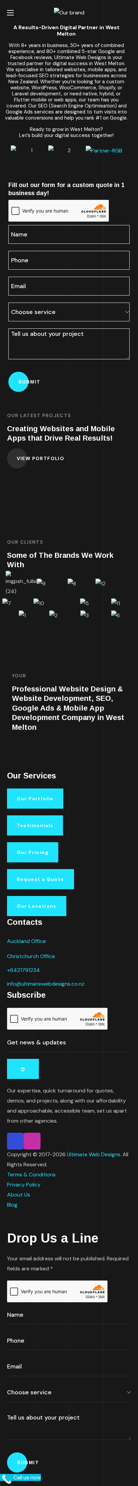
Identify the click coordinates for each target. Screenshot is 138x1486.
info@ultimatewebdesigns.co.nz (45, 983)
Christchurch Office (31, 956)
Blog (12, 1204)
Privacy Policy (24, 1184)
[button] (128, 12)
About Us (18, 1194)
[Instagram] (32, 1141)
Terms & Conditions (31, 1174)
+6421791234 (23, 970)
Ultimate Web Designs (93, 1154)
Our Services (31, 775)
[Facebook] (15, 1141)
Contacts (24, 922)
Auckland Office (26, 941)
